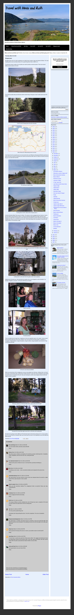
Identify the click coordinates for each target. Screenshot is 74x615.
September (56, 158)
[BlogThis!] (24, 438)
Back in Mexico (56, 176)
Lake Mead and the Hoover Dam (60, 184)
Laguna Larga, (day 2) (57, 203)
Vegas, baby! (56, 189)
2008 (54, 240)
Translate (60, 122)
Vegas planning (56, 198)
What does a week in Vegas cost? (60, 173)
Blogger (39, 605)
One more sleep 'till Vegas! (58, 193)
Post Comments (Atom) (15, 577)
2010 (54, 236)
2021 (54, 135)
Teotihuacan (56, 214)
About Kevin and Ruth (16, 46)
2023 (54, 132)
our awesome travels (13, 460)
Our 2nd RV (40, 46)
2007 (54, 242)
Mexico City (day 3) (57, 221)
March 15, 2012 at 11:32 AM (23, 475)
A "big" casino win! (57, 182)
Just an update (60, 273)
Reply (10, 448)
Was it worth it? (60, 247)
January (55, 232)
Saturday (55, 196)
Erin (10, 468)
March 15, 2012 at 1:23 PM (16, 500)
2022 (54, 133)
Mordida (55, 228)
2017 (54, 142)
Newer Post (8, 574)
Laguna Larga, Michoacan (58, 205)
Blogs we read (56, 46)
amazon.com (27, 601)
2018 (54, 141)
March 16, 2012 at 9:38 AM (21, 546)
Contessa (11, 492)
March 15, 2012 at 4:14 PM (26, 518)
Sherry (10, 452)
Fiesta (54, 194)
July (55, 162)
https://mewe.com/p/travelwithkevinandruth (59, 117)
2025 (54, 128)
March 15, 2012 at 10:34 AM (24, 460)
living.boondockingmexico (15, 518)
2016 (54, 144)
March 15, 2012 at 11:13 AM (16, 468)
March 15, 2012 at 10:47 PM (19, 536)
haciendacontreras (13, 475)
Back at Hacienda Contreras (59, 175)
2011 (54, 234)
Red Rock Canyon (57, 178)
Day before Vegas (57, 191)
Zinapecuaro (56, 202)
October (55, 157)
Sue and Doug (12, 444)
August (55, 160)
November (56, 155)
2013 (54, 150)
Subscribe (59, 66)
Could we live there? (61, 265)
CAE (10, 500)
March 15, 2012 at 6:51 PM (19, 528)
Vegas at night (56, 185)
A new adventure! (57, 226)
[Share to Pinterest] (27, 438)
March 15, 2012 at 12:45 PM (19, 492)
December (56, 153)
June (55, 164)
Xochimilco (55, 217)
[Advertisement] (27, 588)
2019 (54, 139)
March (55, 169)
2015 (54, 146)
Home (7, 46)
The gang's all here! (61, 282)
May (55, 166)
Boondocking (9, 49)
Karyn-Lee (11, 528)
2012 (54, 151)
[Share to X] (25, 438)
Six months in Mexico (57, 171)
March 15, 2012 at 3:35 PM (16, 509)
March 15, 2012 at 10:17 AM (18, 452)
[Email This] (23, 438)
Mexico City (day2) (57, 223)
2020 (54, 137)
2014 (54, 148)
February (56, 230)
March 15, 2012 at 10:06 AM (21, 444)
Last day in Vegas (57, 180)
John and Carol (12, 546)
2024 (54, 130)
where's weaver (12, 484)
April (55, 168)
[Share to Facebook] (26, 438)
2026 (54, 126)
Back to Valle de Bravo (58, 212)
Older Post (46, 574)
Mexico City (55, 224)
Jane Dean (11, 536)
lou (9, 509)
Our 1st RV (32, 46)
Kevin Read (12, 438)
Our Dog (26, 46)
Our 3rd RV (48, 46)
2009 (54, 238)
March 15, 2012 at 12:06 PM (21, 484)
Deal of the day (56, 210)
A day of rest (56, 219)
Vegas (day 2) (56, 187)
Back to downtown (57, 215)
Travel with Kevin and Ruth (23, 8)
